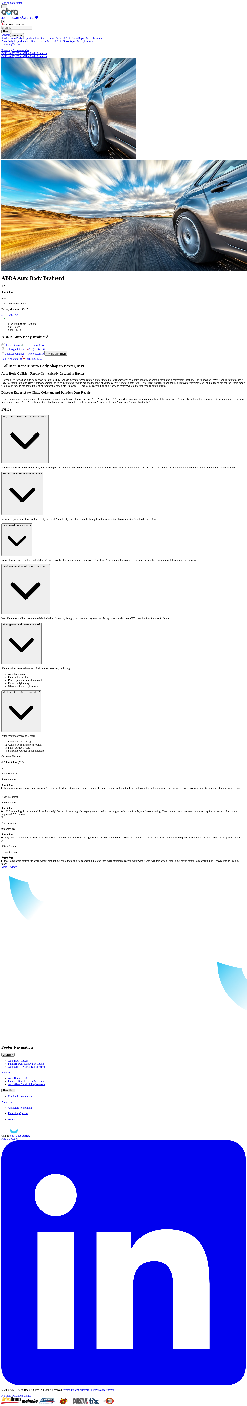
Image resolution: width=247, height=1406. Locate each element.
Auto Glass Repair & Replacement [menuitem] (84, 38)
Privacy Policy (70, 1389)
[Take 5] (63, 1403)
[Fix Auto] (94, 1403)
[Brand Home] (16, 1132)
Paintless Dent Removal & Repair (26, 1063)
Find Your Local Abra (14, 24)
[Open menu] (4, 6)
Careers (16, 44)
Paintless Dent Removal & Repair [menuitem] (48, 38)
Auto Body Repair (18, 1060)
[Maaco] (46, 1403)
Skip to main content (12, 2)
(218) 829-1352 (9, 315)
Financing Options (11, 50)
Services (5, 34)
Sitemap (110, 1389)
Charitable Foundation (20, 1096)
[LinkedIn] (123, 1384)
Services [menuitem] (5, 38)
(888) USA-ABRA (15, 53)
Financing (6, 44)
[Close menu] (3, 21)
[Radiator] (107, 1403)
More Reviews (9, 866)
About (7, 31)
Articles (25, 50)
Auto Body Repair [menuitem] (20, 38)
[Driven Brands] (11, 1403)
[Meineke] (30, 1403)
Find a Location (38, 53)
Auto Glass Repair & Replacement (26, 1066)
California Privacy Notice (91, 1389)
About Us (6, 1102)
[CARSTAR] (80, 1403)
